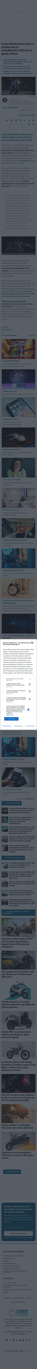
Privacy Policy (30, 726)
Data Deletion (6, 726)
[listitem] (18, 679)
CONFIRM (11, 718)
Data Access (18, 726)
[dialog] (18, 684)
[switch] (29, 684)
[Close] (33, 643)
